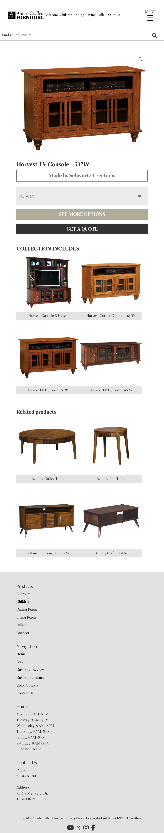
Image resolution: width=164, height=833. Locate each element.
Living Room (26, 617)
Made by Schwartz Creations (82, 175)
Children (66, 15)
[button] (140, 59)
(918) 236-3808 (27, 776)
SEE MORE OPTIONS (82, 214)
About (21, 662)
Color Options (27, 685)
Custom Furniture (30, 677)
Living (91, 15)
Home (21, 654)
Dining (79, 15)
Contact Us (25, 693)
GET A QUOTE (82, 229)
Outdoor (114, 15)
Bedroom (51, 15)
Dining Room (26, 609)
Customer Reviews (30, 669)
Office (102, 15)
